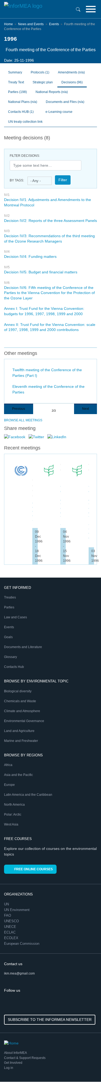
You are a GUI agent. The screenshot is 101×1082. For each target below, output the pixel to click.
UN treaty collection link (25, 122)
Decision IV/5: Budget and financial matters (40, 272)
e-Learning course (58, 112)
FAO (8, 915)
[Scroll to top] (85, 1066)
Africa (8, 765)
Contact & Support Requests (25, 1058)
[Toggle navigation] (91, 9)
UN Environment (17, 910)
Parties (17, 92)
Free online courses (33, 869)
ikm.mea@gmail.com (19, 973)
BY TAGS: (17, 180)
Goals (8, 637)
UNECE (10, 927)
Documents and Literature (23, 647)
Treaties (10, 597)
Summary (15, 72)
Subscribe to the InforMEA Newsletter (50, 1019)
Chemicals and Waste (20, 701)
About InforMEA (15, 1053)
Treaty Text (16, 82)
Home (8, 24)
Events (54, 24)
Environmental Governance (24, 721)
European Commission (22, 944)
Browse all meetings (23, 420)
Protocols (40, 72)
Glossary (10, 657)
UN (7, 904)
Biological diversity (18, 691)
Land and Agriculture (19, 731)
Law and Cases (15, 617)
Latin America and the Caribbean (28, 795)
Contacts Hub (14, 667)
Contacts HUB (21, 112)
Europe (9, 785)
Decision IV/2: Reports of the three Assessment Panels (50, 220)
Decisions (72, 82)
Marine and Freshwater (21, 741)
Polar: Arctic (12, 814)
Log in (8, 1068)
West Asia (11, 824)
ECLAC (10, 932)
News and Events (31, 24)
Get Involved (13, 1063)
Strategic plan (43, 82)
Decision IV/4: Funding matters (30, 256)
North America (14, 804)
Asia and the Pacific (18, 775)
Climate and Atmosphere (22, 711)
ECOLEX (11, 938)
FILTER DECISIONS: (25, 156)
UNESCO (12, 921)
